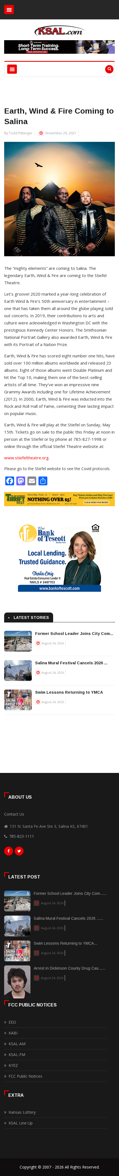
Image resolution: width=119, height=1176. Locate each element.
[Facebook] (8, 852)
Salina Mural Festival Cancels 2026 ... (71, 663)
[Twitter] (19, 852)
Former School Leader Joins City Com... (74, 633)
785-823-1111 (21, 836)
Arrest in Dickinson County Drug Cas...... (69, 968)
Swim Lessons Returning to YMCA (69, 692)
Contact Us (14, 814)
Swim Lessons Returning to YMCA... (65, 943)
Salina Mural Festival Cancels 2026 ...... (68, 918)
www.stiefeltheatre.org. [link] (27, 457)
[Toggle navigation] (9, 9)
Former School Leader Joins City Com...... (70, 893)
